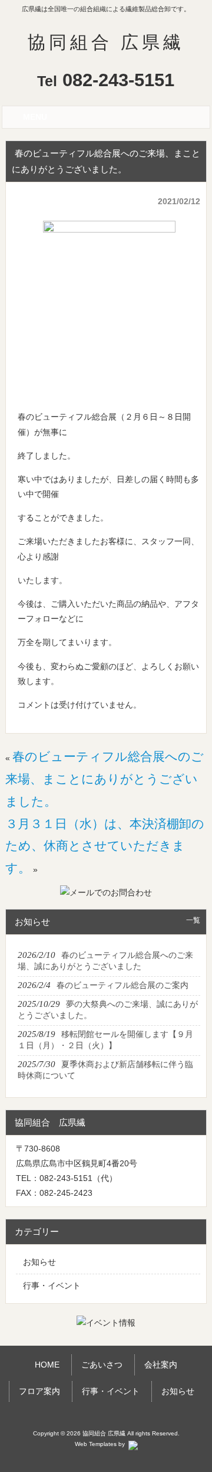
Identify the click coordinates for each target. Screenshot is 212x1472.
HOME (47, 1364)
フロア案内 (39, 1391)
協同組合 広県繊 (106, 42)
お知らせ (39, 1262)
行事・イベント (52, 1285)
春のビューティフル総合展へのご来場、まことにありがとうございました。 (104, 779)
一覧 (193, 920)
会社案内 (160, 1364)
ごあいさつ (101, 1364)
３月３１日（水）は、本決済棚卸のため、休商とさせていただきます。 (104, 846)
